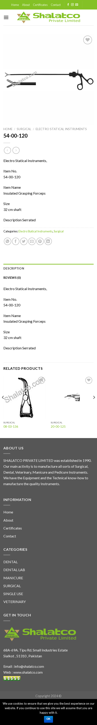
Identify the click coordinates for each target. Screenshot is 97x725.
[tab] (48, 268)
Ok (48, 718)
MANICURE (13, 578)
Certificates (40, 5)
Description (13, 268)
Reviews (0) (12, 277)
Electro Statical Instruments (61, 129)
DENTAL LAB (14, 570)
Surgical (24, 129)
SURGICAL (12, 586)
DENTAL (10, 562)
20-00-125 (58, 426)
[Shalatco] (48, 17)
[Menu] (6, 17)
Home (15, 5)
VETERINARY (14, 601)
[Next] (94, 406)
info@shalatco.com (29, 666)
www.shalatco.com (28, 672)
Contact (56, 5)
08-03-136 (10, 426)
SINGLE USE (13, 593)
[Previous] (3, 406)
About (26, 5)
